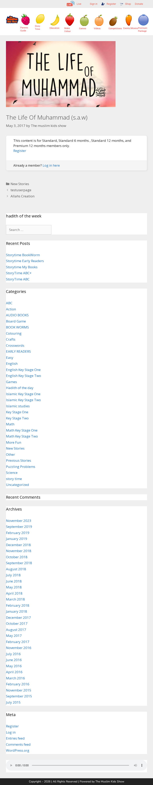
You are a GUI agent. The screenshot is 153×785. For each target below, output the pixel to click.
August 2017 (16, 629)
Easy (9, 357)
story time (14, 478)
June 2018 (14, 581)
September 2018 (19, 563)
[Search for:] (28, 230)
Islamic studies (18, 406)
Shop (128, 3)
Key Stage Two (17, 418)
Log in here (51, 165)
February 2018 (17, 605)
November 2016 (18, 647)
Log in (11, 732)
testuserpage (21, 190)
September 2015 (19, 696)
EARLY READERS (18, 351)
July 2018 (13, 575)
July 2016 (13, 654)
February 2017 (17, 641)
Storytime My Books (21, 267)
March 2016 (15, 678)
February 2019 (17, 532)
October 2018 (16, 557)
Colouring (14, 333)
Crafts (10, 339)
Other (10, 454)
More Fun (13, 442)
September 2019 (19, 526)
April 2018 (14, 593)
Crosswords (15, 345)
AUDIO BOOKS (17, 315)
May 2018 (14, 587)
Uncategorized (17, 484)
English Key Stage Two (23, 375)
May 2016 (14, 666)
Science (12, 472)
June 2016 (14, 660)
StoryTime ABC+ (18, 273)
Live (79, 3)
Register (111, 3)
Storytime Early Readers (25, 261)
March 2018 (15, 599)
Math (10, 424)
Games (11, 381)
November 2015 (18, 690)
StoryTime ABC (17, 279)
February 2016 (17, 684)
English (12, 363)
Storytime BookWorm (23, 255)
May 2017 (14, 635)
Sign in (93, 3)
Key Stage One (17, 412)
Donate (139, 3)
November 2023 (18, 520)
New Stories (20, 184)
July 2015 (13, 702)
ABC (9, 303)
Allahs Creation (22, 196)
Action (11, 309)
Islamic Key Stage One (23, 394)
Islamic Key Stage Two (23, 400)
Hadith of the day (19, 387)
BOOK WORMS (17, 327)
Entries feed (15, 738)
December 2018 (18, 545)
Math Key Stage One (21, 430)
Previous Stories (18, 460)
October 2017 (16, 623)
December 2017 (18, 617)
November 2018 (18, 550)
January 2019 (16, 538)
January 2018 (16, 611)
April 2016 (14, 672)
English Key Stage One (23, 369)
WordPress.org (17, 750)
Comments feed (18, 744)
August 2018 (16, 569)
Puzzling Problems (20, 466)
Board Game (16, 321)
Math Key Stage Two (22, 436)
